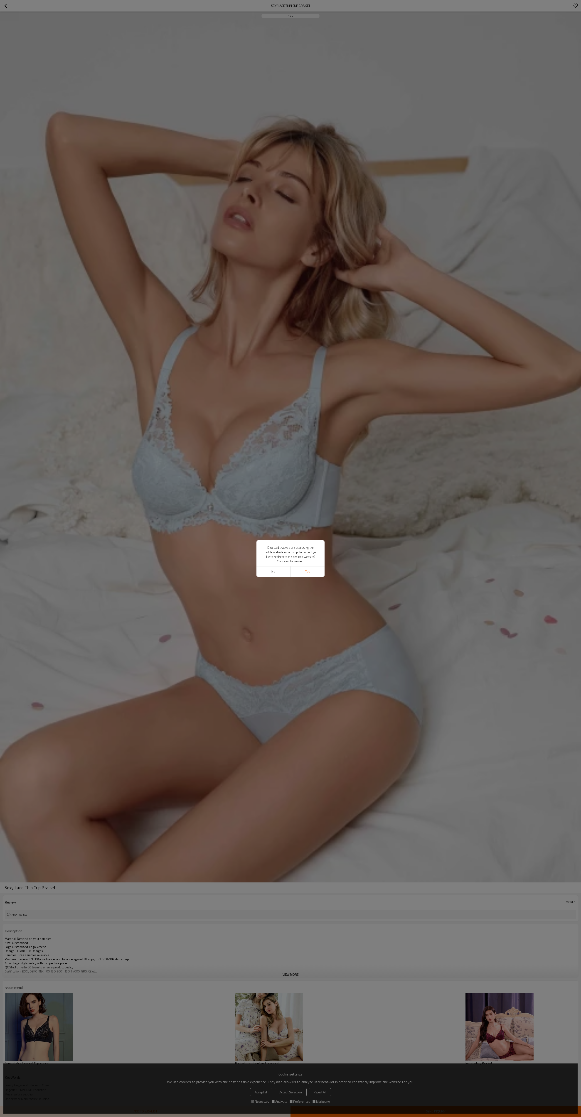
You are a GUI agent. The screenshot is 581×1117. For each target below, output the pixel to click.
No (273, 571)
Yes (307, 571)
